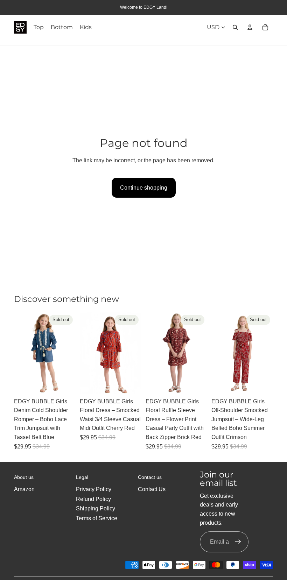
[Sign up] (238, 542)
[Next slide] (70, 353)
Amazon (24, 489)
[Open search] (235, 27)
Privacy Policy (93, 489)
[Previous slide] (19, 353)
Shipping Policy (95, 508)
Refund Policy (93, 499)
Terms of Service (96, 518)
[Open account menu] (250, 27)
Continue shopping (143, 188)
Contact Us (152, 489)
